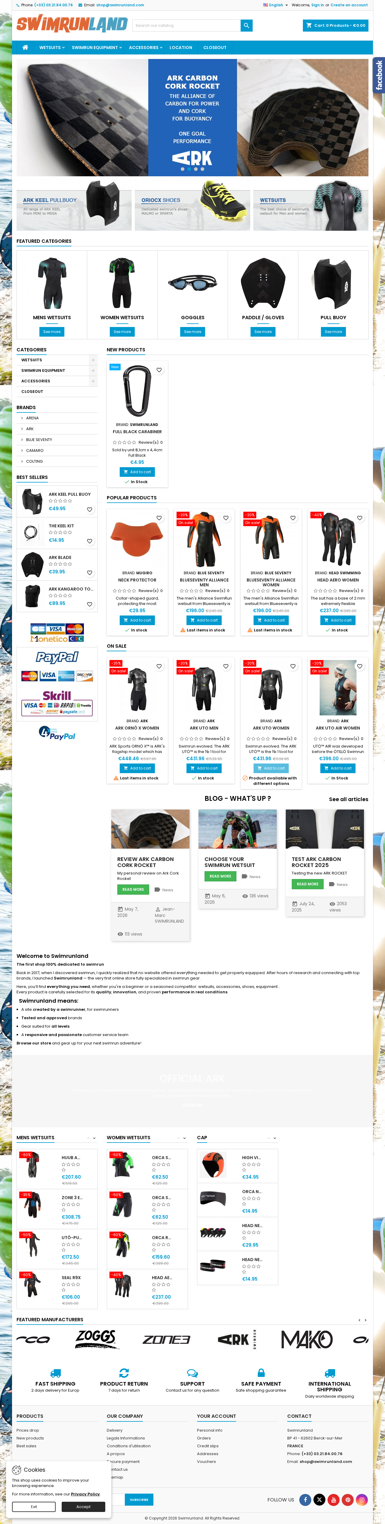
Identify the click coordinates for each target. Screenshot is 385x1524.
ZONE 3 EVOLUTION (72, 1197)
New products (126, 349)
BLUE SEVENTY (38, 440)
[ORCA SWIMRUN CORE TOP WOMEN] (122, 1165)
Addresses (207, 1454)
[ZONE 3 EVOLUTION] (32, 1205)
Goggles (193, 317)
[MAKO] (263, 1339)
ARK (29, 429)
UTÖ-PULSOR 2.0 (72, 1237)
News (167, 890)
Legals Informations (126, 1438)
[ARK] (192, 1339)
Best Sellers (32, 477)
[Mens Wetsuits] (52, 282)
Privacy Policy (85, 1494)
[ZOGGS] (52, 1339)
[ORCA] (333, 1339)
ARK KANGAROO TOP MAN (72, 589)
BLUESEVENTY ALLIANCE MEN (204, 582)
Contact (299, 1416)
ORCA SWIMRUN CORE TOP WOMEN (162, 1157)
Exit (34, 1507)
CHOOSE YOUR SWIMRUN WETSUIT (230, 862)
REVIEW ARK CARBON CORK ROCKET (145, 862)
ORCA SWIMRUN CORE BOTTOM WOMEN (162, 1197)
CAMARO (34, 450)
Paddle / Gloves (263, 317)
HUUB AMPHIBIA (72, 1157)
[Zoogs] (192, 117)
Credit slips (208, 1446)
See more (51, 331)
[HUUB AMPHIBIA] (32, 1165)
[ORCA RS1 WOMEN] (122, 1245)
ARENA (32, 418)
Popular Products (132, 497)
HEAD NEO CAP (252, 1225)
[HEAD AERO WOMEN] (122, 1285)
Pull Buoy (333, 317)
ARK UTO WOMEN (271, 728)
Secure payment (123, 1461)
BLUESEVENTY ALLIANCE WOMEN (271, 582)
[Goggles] (193, 282)
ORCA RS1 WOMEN (162, 1237)
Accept (83, 1507)
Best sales (26, 1446)
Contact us (117, 1469)
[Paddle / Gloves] (263, 282)
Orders (204, 1438)
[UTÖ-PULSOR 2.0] (32, 1245)
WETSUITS (50, 48)
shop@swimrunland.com (120, 5)
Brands (26, 407)
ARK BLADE (60, 557)
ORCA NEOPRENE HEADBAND (252, 1191)
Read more (133, 889)
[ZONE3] (122, 1339)
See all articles (348, 799)
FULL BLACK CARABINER (137, 432)
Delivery (114, 1430)
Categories (32, 349)
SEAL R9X (71, 1277)
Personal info (210, 1430)
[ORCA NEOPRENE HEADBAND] (213, 1199)
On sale (116, 646)
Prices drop (28, 1430)
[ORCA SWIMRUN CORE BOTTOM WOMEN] (122, 1205)
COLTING (34, 461)
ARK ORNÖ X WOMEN (137, 728)
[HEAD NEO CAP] (213, 1233)
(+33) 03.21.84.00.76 (53, 5)
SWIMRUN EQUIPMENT (95, 48)
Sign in (317, 5)
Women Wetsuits (122, 317)
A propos (116, 1454)
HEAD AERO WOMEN (338, 580)
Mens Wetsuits (52, 317)
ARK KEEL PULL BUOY (70, 494)
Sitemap (115, 1477)
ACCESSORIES (144, 48)
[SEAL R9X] (32, 1285)
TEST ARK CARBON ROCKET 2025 (316, 862)
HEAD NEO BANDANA (252, 1259)
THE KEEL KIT (61, 525)
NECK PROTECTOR (137, 580)
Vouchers (206, 1461)
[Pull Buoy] (333, 282)
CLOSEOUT (214, 48)
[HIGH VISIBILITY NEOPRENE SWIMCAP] (213, 1165)
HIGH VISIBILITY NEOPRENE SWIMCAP (252, 1157)
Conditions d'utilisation (129, 1446)
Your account (216, 1416)
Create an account (349, 5)
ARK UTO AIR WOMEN (338, 728)
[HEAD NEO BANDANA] (213, 1266)
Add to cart (137, 471)
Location (181, 48)
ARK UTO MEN (204, 728)
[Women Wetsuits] (122, 282)
